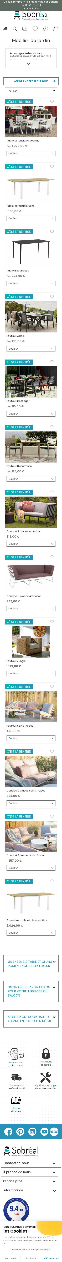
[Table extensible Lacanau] (31, 121)
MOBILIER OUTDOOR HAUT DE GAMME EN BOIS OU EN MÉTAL (30, 1019)
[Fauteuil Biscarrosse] (31, 447)
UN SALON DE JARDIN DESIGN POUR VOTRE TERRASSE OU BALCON (29, 991)
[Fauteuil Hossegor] (31, 381)
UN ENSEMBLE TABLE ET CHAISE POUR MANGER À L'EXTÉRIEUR (30, 964)
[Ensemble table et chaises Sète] (31, 901)
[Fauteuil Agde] (31, 316)
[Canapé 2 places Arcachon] (31, 512)
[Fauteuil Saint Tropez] (31, 706)
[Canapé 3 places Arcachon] (31, 577)
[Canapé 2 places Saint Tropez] (31, 771)
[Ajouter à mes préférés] (53, 102)
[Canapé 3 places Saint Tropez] (31, 836)
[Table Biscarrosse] (31, 251)
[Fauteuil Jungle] (31, 641)
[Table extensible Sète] (31, 186)
